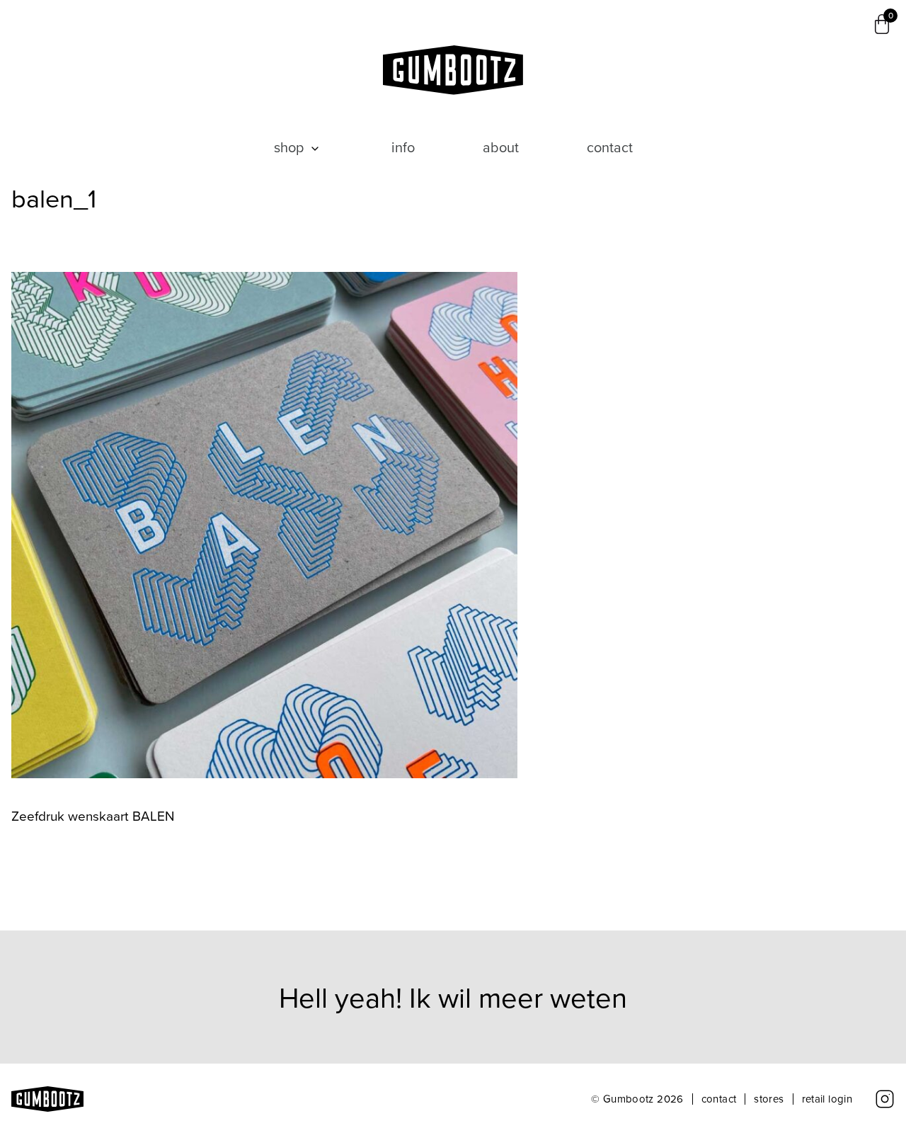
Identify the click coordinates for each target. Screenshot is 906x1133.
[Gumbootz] (453, 70)
